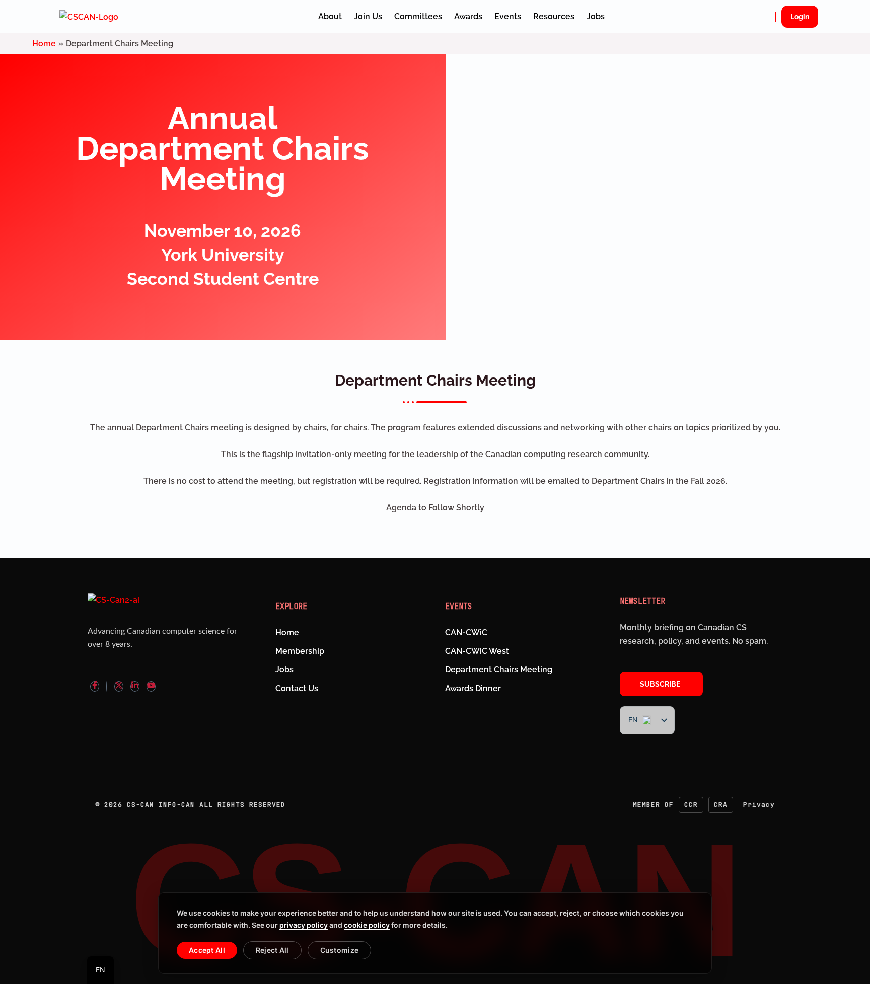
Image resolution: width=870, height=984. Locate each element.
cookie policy (367, 925)
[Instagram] (106, 686)
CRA (721, 804)
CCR (691, 804)
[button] (775, 17)
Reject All (272, 950)
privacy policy (303, 925)
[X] (118, 686)
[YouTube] (151, 686)
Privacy (759, 804)
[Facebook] (94, 686)
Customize (339, 950)
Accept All (207, 950)
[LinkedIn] (134, 686)
